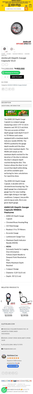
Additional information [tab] (10, 105)
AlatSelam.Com (12, 355)
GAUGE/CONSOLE (18, 54)
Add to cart (17, 77)
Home (3, 54)
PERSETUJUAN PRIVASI (9, 385)
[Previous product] (6, 64)
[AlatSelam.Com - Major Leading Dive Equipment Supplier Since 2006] (14, 5)
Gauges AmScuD (22, 85)
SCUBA (9, 54)
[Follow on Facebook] (3, 373)
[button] (2, 5)
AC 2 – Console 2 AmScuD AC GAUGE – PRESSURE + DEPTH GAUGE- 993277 (8, 310)
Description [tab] (6, 102)
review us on (12, 366)
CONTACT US (21, 384)
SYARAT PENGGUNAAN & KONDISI (16, 386)
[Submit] (26, 9)
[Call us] (16, 373)
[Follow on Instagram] (6, 373)
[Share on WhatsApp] (3, 89)
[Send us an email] (12, 373)
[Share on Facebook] (6, 89)
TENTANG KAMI (12, 384)
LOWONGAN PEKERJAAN (23, 385)
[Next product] (3, 64)
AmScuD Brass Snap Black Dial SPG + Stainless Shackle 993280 (24, 310)
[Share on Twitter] (9, 89)
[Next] (28, 30)
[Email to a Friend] (12, 89)
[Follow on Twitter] (9, 373)
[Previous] (4, 30)
